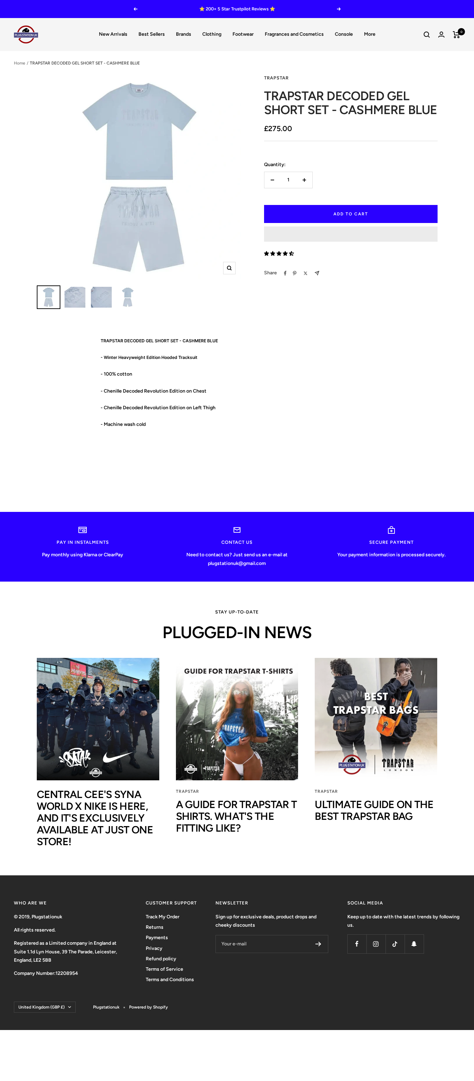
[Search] (427, 35)
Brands (183, 34)
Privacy (154, 948)
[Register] (318, 944)
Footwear (243, 34)
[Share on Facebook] (285, 273)
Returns (154, 927)
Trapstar (187, 791)
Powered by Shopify (148, 1007)
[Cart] (456, 34)
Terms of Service (164, 969)
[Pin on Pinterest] (294, 273)
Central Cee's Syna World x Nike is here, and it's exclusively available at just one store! (95, 818)
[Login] (441, 34)
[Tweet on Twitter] (305, 273)
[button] (351, 234)
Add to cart (350, 214)
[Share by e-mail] (317, 273)
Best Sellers (151, 34)
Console (344, 34)
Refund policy (161, 959)
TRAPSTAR (276, 77)
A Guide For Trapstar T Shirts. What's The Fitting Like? (236, 816)
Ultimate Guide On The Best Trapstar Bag (374, 810)
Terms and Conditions (170, 980)
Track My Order (162, 917)
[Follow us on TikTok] (395, 943)
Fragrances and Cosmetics (294, 34)
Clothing (211, 34)
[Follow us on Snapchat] (414, 943)
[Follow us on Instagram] (376, 943)
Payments (157, 938)
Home (19, 63)
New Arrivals (113, 34)
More (369, 34)
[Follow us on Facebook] (356, 943)
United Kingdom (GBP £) (41, 1007)
